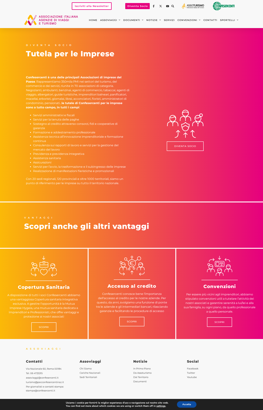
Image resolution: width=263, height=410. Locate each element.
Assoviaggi (108, 20)
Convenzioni (187, 20)
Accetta (186, 404)
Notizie (152, 20)
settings (160, 406)
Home (93, 20)
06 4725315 (36, 373)
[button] (172, 6)
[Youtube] (168, 6)
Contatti (210, 20)
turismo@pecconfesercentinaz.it (45, 382)
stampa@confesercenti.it (40, 390)
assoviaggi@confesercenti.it (42, 377)
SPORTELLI (227, 20)
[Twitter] (161, 6)
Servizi (169, 20)
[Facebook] (154, 6)
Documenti (131, 20)
